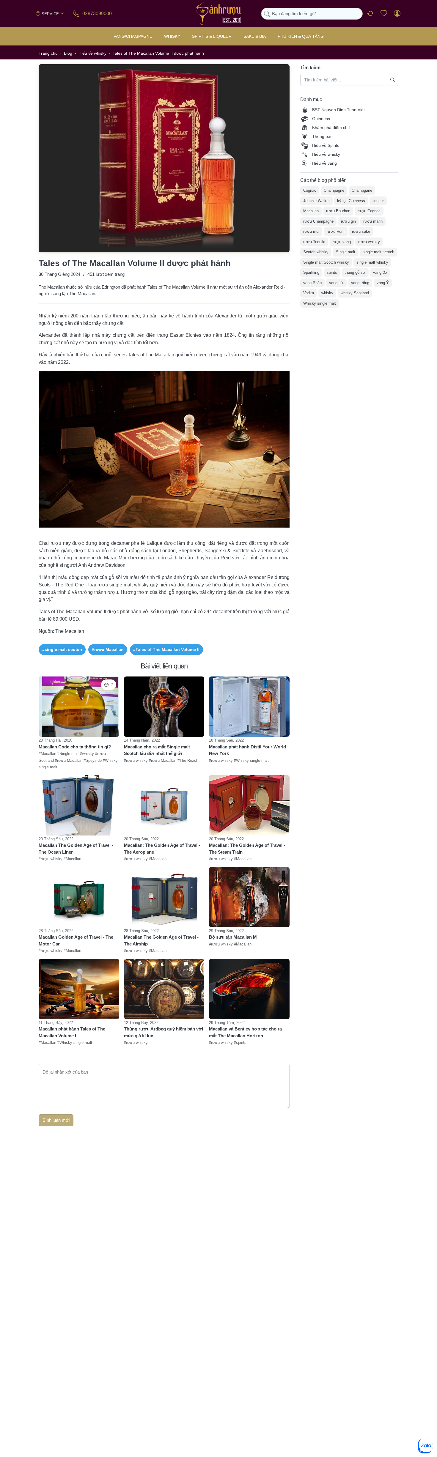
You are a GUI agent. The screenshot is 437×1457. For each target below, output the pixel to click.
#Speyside (93, 760)
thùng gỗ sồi (355, 272)
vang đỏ (380, 272)
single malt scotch (378, 252)
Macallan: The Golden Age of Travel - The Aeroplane (162, 849)
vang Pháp (312, 282)
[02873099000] (76, 13)
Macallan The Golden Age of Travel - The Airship (161, 940)
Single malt (345, 252)
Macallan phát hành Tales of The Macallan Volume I (72, 1032)
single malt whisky (372, 262)
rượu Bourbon (338, 211)
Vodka (308, 293)
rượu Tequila (314, 241)
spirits (332, 272)
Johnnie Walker (316, 200)
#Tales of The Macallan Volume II (166, 649)
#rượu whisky (136, 760)
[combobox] (312, 14)
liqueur (378, 200)
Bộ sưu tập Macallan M (233, 937)
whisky (327, 293)
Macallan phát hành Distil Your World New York (247, 750)
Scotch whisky (315, 252)
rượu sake (361, 231)
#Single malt (68, 753)
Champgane (362, 190)
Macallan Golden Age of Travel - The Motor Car (76, 940)
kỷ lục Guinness (351, 200)
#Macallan (48, 753)
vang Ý (383, 282)
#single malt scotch (62, 649)
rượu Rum (336, 231)
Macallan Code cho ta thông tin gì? (75, 746)
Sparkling (311, 272)
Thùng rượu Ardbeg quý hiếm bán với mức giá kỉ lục (163, 1032)
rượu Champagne (318, 221)
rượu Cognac (369, 211)
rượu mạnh (373, 221)
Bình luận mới (56, 1120)
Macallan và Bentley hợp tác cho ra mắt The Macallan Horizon (245, 1032)
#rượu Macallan (108, 649)
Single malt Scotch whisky (326, 262)
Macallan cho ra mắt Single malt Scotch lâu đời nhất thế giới (157, 750)
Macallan (311, 211)
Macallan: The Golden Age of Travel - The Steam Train (247, 849)
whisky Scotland (355, 293)
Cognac (309, 190)
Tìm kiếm (310, 67)
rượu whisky (369, 241)
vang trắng (360, 282)
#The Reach (187, 760)
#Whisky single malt (251, 760)
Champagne (334, 190)
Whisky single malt (319, 303)
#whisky (87, 753)
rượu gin (348, 221)
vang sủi (336, 282)
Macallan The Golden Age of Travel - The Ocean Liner (76, 849)
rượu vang (342, 241)
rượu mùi (311, 231)
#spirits (240, 1042)
